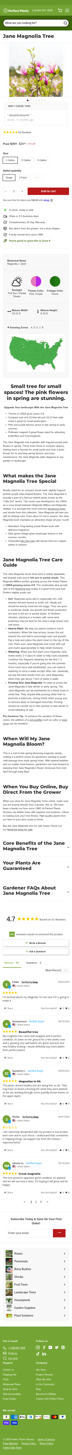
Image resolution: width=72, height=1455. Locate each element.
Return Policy (46, 1443)
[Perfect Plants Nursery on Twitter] (57, 1347)
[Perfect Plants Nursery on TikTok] (38, 1354)
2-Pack (37, 177)
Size (5, 153)
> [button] (47, 1202)
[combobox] (36, 23)
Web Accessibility (12, 1394)
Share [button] (10, 1008)
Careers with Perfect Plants (50, 1398)
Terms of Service (46, 1439)
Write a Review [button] (37, 943)
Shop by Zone (10, 1389)
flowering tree (22, 588)
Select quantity (12, 170)
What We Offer (43, 1379)
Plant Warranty (10, 1443)
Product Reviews (44, 1374)
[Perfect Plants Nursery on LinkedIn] (44, 1354)
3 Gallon (26, 160)
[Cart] (60, 10)
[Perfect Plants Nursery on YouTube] (50, 1347)
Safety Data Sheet (12, 1447)
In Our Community (45, 1384)
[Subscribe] (59, 1233)
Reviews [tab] (8, 962)
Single (9, 177)
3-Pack (23, 177)
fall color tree (27, 540)
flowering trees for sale (20, 829)
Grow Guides (9, 1398)
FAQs (6, 1379)
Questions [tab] (31, 962)
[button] (62, 1008)
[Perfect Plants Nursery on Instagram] (38, 1347)
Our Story (41, 1369)
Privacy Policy (28, 1443)
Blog (38, 1389)
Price (6, 143)
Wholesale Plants (12, 1384)
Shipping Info (9, 1374)
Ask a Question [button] (37, 951)
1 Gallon (10, 160)
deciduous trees (56, 508)
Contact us (8, 1369)
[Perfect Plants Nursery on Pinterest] (63, 1347)
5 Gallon (42, 160)
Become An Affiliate (46, 1394)
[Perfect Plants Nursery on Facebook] (44, 1347)
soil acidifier (36, 719)
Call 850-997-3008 (42, 10)
